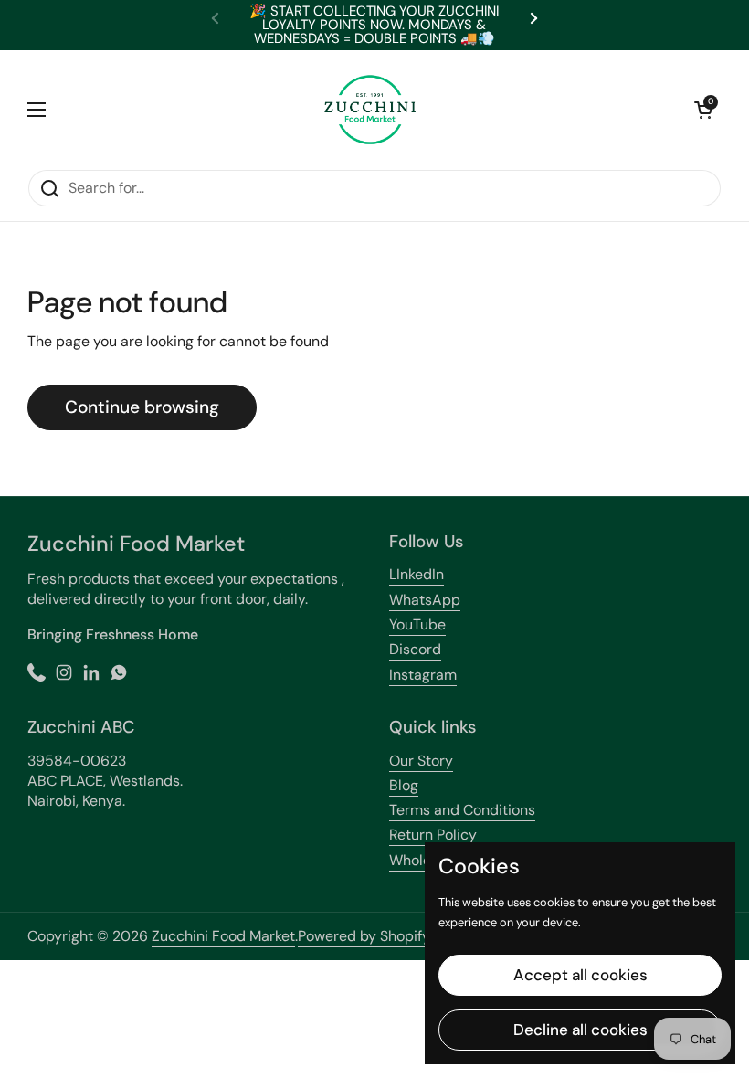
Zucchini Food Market (223, 936)
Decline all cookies (580, 1030)
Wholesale (424, 860)
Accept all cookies (580, 975)
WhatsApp (424, 599)
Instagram (423, 674)
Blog (403, 785)
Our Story (421, 760)
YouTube (417, 624)
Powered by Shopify (364, 936)
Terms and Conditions (462, 809)
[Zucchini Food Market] (370, 109)
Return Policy (433, 834)
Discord (415, 649)
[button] (703, 109)
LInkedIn (416, 574)
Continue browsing (142, 407)
